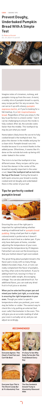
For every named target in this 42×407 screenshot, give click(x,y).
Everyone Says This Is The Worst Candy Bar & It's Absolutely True (10, 386)
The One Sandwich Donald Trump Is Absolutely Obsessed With (30, 388)
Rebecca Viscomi (10, 35)
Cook (4, 12)
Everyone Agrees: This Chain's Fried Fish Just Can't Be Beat (11, 355)
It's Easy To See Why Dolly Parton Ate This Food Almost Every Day (30, 356)
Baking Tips (13, 12)
